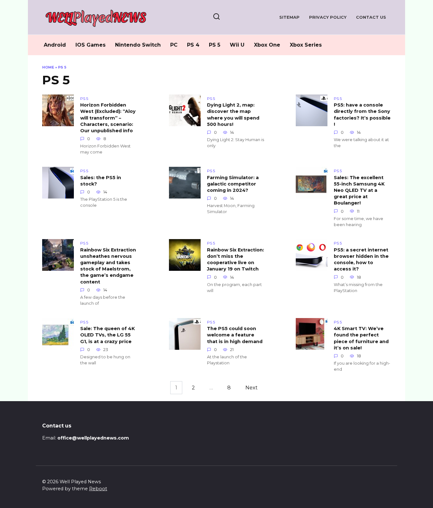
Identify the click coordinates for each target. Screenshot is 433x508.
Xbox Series (306, 45)
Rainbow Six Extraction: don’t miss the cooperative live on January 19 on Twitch (235, 259)
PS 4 (193, 45)
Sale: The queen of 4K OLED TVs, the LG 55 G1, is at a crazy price (107, 335)
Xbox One (267, 45)
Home (48, 67)
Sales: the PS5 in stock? (100, 181)
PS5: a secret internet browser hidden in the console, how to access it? (361, 259)
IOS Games (90, 45)
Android (55, 45)
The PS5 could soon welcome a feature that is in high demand (234, 335)
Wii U (237, 45)
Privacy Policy (327, 17)
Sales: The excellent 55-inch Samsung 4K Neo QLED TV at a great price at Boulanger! (359, 190)
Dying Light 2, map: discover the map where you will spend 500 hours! (233, 114)
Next (251, 388)
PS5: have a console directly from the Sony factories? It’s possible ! (362, 114)
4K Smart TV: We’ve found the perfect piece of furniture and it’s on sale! (361, 338)
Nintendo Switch (138, 45)
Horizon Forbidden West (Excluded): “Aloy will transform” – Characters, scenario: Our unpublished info (108, 118)
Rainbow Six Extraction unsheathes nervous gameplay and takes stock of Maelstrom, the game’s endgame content (108, 266)
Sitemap (289, 17)
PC (174, 45)
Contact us (371, 17)
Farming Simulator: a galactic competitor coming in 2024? (233, 184)
